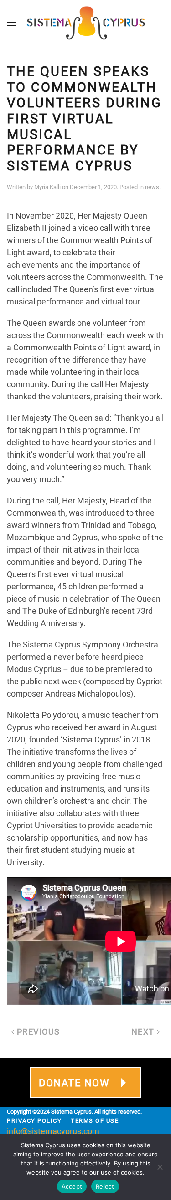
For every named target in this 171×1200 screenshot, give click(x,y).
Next (143, 1031)
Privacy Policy (34, 1120)
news (152, 187)
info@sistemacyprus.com (53, 1131)
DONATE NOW (74, 1083)
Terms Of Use (95, 1120)
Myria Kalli (47, 187)
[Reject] (159, 1166)
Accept (72, 1186)
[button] (11, 22)
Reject (105, 1186)
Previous (38, 1031)
